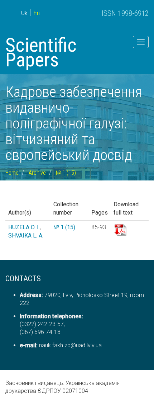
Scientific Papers (41, 52)
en (37, 13)
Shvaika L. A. (25, 235)
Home (12, 172)
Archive (37, 172)
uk (24, 13)
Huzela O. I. (24, 227)
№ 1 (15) (66, 172)
